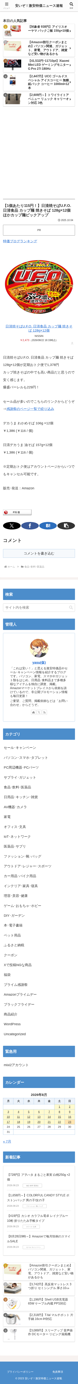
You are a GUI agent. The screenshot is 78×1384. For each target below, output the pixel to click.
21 (49, 1121)
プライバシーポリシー (20, 1371)
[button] (66, 525)
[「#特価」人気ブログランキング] (17, 512)
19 (28, 1121)
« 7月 (7, 1141)
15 (59, 1116)
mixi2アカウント (16, 1065)
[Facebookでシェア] (30, 525)
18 (18, 1121)
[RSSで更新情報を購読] (44, 712)
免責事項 (57, 1371)
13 (39, 1116)
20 (39, 1121)
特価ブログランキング (20, 241)
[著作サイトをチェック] (33, 712)
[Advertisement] (39, 153)
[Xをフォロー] (39, 712)
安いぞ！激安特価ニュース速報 (39, 6)
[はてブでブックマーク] (48, 525)
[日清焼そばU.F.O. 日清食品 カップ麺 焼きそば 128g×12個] (39, 287)
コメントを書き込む (39, 553)
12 (28, 1116)
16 (69, 1116)
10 (8, 1116)
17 (8, 1121)
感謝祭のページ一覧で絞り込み (30, 409)
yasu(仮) (39, 662)
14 (49, 1116)
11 (18, 1116)
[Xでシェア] (12, 525)
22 (59, 1121)
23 (69, 1121)
